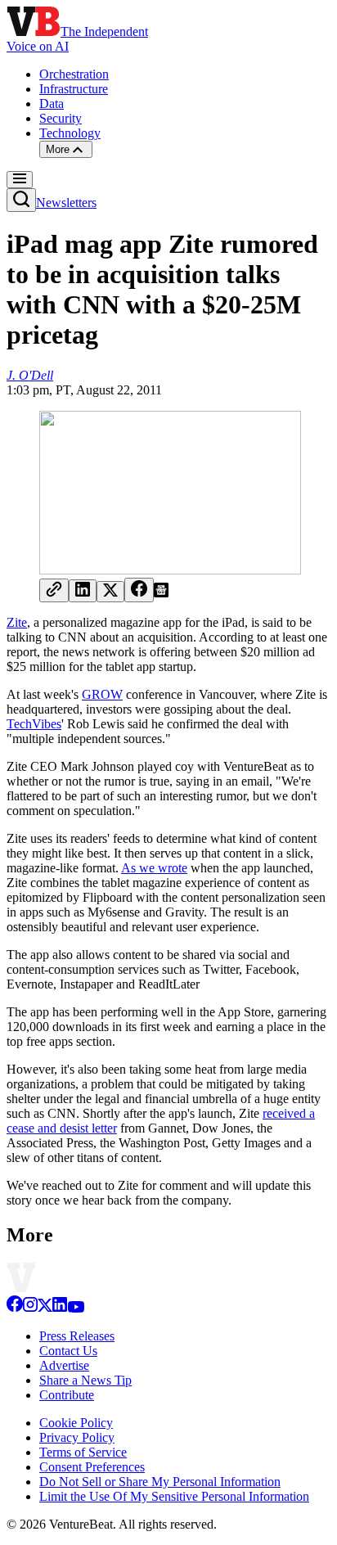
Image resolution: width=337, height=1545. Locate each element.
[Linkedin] (59, 1308)
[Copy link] (54, 590)
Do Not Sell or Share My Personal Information (160, 1482)
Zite (17, 622)
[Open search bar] (21, 200)
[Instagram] (30, 1308)
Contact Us (68, 1351)
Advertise (64, 1365)
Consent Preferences (92, 1467)
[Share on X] (110, 591)
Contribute (66, 1395)
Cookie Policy (76, 1423)
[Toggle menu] (20, 179)
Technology (70, 133)
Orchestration (74, 74)
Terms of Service (83, 1452)
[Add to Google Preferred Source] (161, 593)
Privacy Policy (77, 1437)
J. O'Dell (30, 375)
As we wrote (154, 868)
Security (60, 118)
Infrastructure (73, 89)
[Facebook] (15, 1308)
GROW (102, 694)
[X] (45, 1308)
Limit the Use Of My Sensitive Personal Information (174, 1496)
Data (51, 103)
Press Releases (77, 1336)
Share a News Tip (85, 1380)
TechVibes (34, 724)
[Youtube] (75, 1308)
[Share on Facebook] (139, 590)
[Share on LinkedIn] (83, 590)
